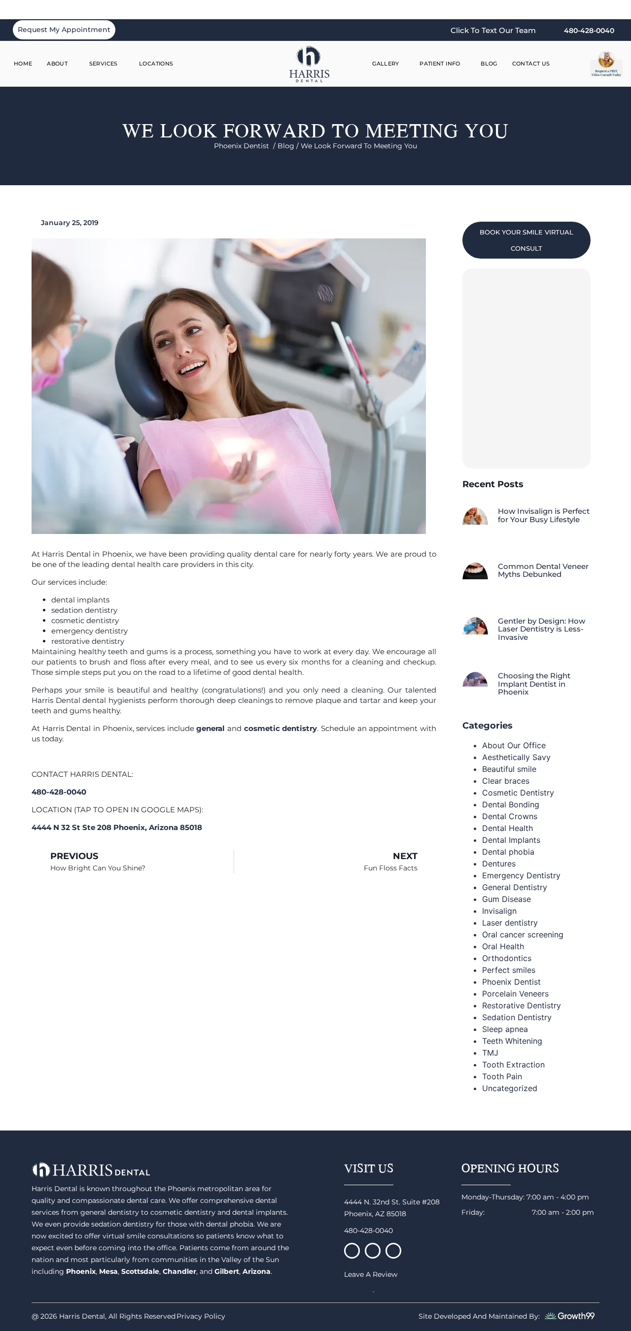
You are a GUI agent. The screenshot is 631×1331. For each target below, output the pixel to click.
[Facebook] (352, 1251)
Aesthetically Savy (516, 757)
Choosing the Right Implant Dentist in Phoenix (534, 684)
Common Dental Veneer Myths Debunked (543, 570)
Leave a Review (370, 1274)
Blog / (289, 145)
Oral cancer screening (522, 934)
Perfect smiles (508, 970)
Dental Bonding (510, 804)
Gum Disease (506, 899)
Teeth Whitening (512, 1041)
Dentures (499, 863)
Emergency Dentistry (521, 875)
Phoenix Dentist (511, 982)
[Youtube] (393, 1251)
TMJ (490, 1053)
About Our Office (514, 745)
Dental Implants (511, 840)
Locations (156, 63)
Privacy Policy (200, 1316)
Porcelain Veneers (515, 993)
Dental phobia (508, 852)
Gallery (385, 63)
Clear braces (505, 781)
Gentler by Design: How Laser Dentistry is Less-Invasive (541, 629)
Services (103, 63)
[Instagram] (373, 1251)
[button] (575, 64)
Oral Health (503, 946)
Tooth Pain (502, 1076)
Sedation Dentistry (517, 1017)
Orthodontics (506, 958)
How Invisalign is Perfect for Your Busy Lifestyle (544, 515)
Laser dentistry (510, 923)
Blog (489, 63)
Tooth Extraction (513, 1064)
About (57, 63)
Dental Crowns (509, 816)
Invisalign (499, 911)
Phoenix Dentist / (246, 145)
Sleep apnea (505, 1029)
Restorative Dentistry (521, 1005)
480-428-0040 (368, 1230)
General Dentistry (514, 887)
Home (23, 63)
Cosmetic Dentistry (518, 793)
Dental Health (507, 828)
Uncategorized (509, 1088)
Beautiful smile (509, 769)
